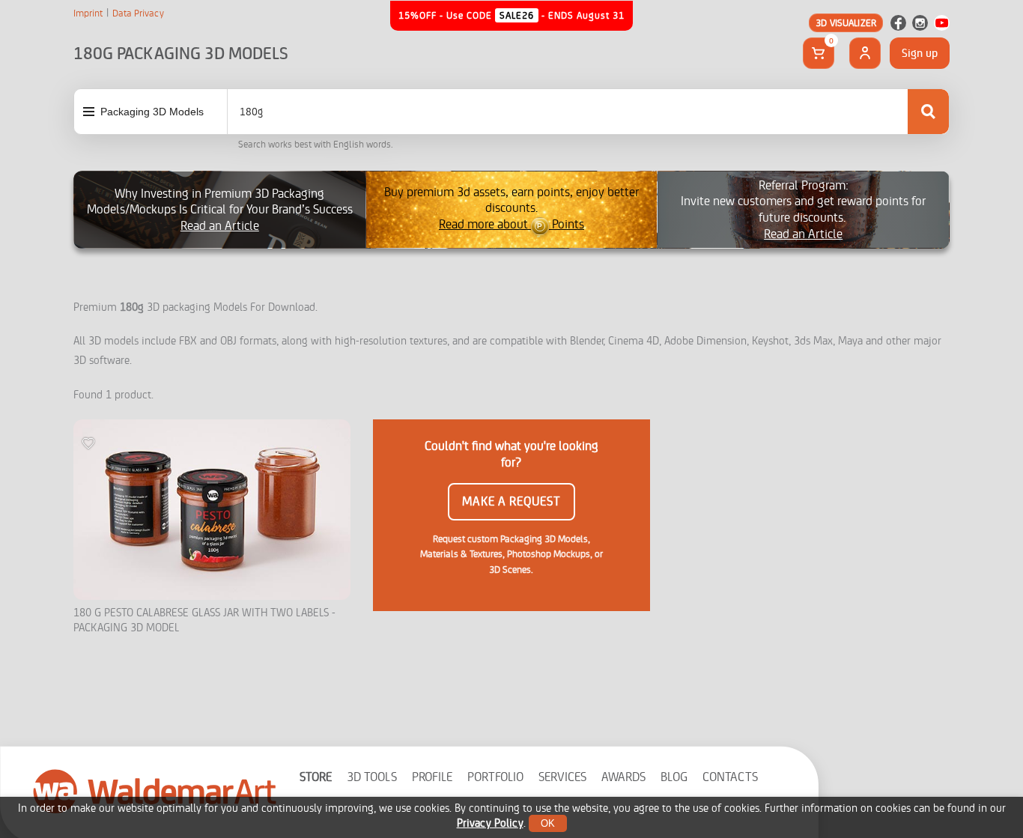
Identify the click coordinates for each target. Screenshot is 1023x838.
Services (562, 777)
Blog (674, 777)
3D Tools (372, 777)
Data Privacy (138, 13)
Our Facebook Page (898, 23)
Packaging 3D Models (152, 112)
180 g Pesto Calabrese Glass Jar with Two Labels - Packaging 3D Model (204, 620)
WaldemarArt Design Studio (155, 790)
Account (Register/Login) (865, 53)
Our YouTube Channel (942, 23)
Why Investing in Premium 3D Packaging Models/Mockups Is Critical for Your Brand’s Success (220, 209)
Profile (432, 777)
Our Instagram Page (920, 23)
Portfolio (495, 777)
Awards (623, 777)
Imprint (88, 13)
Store (316, 777)
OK (548, 823)
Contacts (730, 777)
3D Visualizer (846, 22)
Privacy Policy (490, 823)
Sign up (920, 53)
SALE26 (517, 15)
